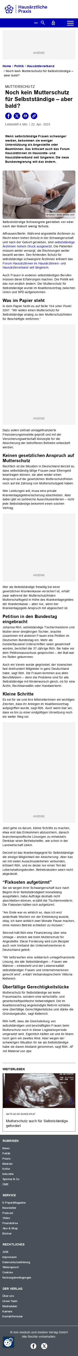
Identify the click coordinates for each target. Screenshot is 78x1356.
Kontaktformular (13, 1316)
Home (7, 66)
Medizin (8, 1164)
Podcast (8, 1213)
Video (6, 1218)
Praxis (7, 1158)
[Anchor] (47, 300)
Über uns (8, 1296)
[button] (71, 1101)
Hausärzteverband (40, 66)
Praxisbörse (10, 1223)
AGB (6, 1252)
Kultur (6, 1169)
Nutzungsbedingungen (17, 1277)
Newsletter (9, 1208)
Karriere (7, 1311)
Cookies (8, 1272)
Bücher (7, 1233)
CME (6, 1184)
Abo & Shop (10, 1228)
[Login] (53, 22)
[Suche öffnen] (43, 22)
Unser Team (10, 1301)
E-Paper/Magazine (14, 1202)
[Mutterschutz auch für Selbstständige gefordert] (39, 1102)
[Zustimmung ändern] (8, 1342)
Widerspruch (11, 1267)
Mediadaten (10, 1306)
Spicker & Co (11, 1179)
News (6, 1148)
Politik (19, 66)
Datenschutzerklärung (16, 1262)
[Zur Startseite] (26, 9)
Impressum (10, 1257)
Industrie (8, 1174)
